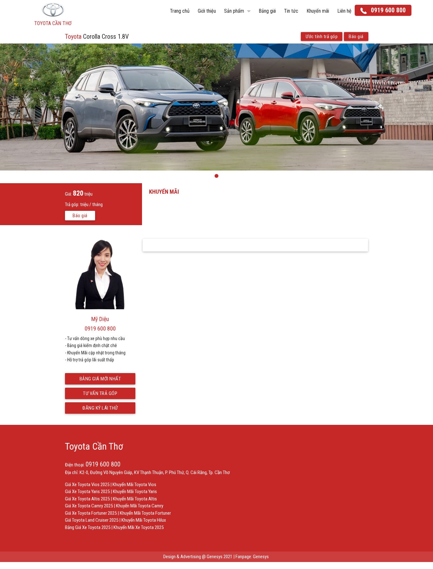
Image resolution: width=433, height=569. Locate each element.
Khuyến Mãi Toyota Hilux (143, 520)
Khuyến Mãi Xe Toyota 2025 (138, 527)
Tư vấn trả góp (100, 393)
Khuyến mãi (318, 11)
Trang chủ (180, 11)
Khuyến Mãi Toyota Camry (139, 506)
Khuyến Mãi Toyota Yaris (135, 491)
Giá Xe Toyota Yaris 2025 (87, 491)
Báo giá (356, 36)
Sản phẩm (239, 11)
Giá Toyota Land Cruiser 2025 (91, 520)
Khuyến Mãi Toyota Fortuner (145, 513)
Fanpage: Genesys (253, 556)
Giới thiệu (207, 11)
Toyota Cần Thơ (94, 446)
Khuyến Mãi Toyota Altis (135, 499)
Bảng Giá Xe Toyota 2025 (87, 527)
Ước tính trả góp (322, 36)
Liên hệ (344, 11)
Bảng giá (267, 11)
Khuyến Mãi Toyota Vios (134, 484)
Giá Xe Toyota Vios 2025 (87, 484)
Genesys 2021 (219, 556)
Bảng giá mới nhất (100, 379)
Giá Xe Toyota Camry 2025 (89, 506)
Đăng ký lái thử (100, 408)
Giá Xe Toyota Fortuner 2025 (91, 513)
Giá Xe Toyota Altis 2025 (87, 499)
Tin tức (291, 11)
